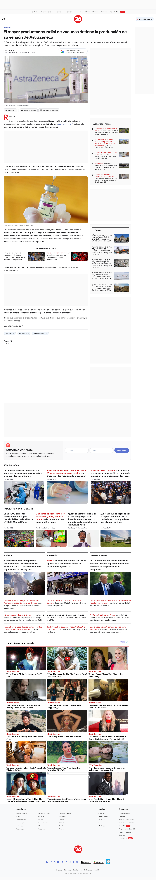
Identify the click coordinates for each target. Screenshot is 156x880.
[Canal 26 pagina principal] (78, 22)
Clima (18, 817)
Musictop (101, 826)
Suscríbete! (121, 450)
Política (8, 555)
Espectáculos (21, 820)
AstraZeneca (24, 333)
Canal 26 (11, 50)
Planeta (61, 823)
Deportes (41, 817)
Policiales (19, 826)
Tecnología (20, 829)
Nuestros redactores (126, 832)
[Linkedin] (62, 862)
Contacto (122, 817)
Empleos (122, 835)
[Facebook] (47, 862)
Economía (52, 555)
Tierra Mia (101, 820)
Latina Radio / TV (104, 817)
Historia (61, 820)
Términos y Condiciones (73, 870)
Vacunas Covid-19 (40, 333)
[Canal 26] (78, 849)
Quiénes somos (124, 814)
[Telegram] (73, 862)
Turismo (61, 829)
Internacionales (98, 555)
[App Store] (85, 862)
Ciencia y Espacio (65, 814)
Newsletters (125, 838)
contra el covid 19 (66, 124)
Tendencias (42, 829)
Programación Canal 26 (127, 829)
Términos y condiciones (127, 820)
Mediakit (124, 826)
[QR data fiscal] (108, 863)
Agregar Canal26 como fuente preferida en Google (74, 51)
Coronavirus (9, 333)
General (7, 27)
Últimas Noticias (21, 814)
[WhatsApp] (69, 862)
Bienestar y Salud (44, 814)
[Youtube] (58, 862)
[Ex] (55, 862)
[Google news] (77, 862)
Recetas (61, 826)
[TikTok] (66, 862)
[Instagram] (51, 862)
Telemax (101, 823)
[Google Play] (98, 862)
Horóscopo (20, 823)
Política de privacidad (126, 823)
